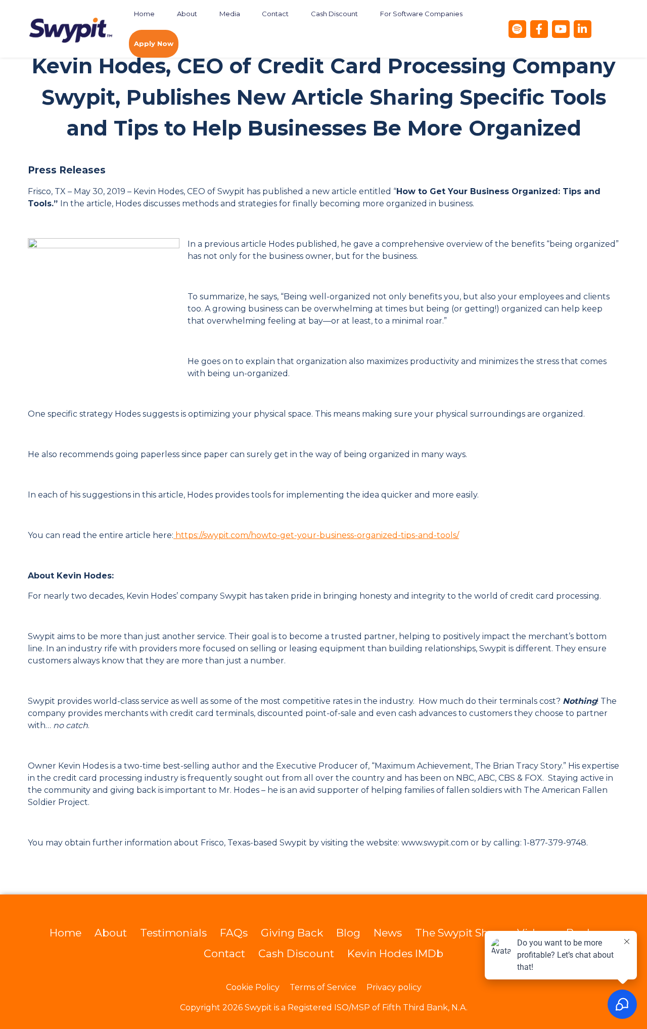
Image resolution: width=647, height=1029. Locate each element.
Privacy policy (394, 987)
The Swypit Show (459, 932)
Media (229, 14)
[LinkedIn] (582, 29)
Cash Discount (334, 14)
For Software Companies (421, 14)
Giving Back (292, 932)
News (388, 932)
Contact (275, 14)
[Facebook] (539, 29)
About (187, 14)
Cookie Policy (253, 987)
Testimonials (173, 932)
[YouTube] (561, 29)
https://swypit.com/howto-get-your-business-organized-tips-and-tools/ (316, 535)
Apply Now (153, 43)
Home (144, 14)
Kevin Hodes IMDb (395, 953)
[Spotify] (517, 29)
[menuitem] (144, 14)
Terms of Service (323, 987)
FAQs (234, 932)
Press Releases (67, 170)
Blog (348, 932)
